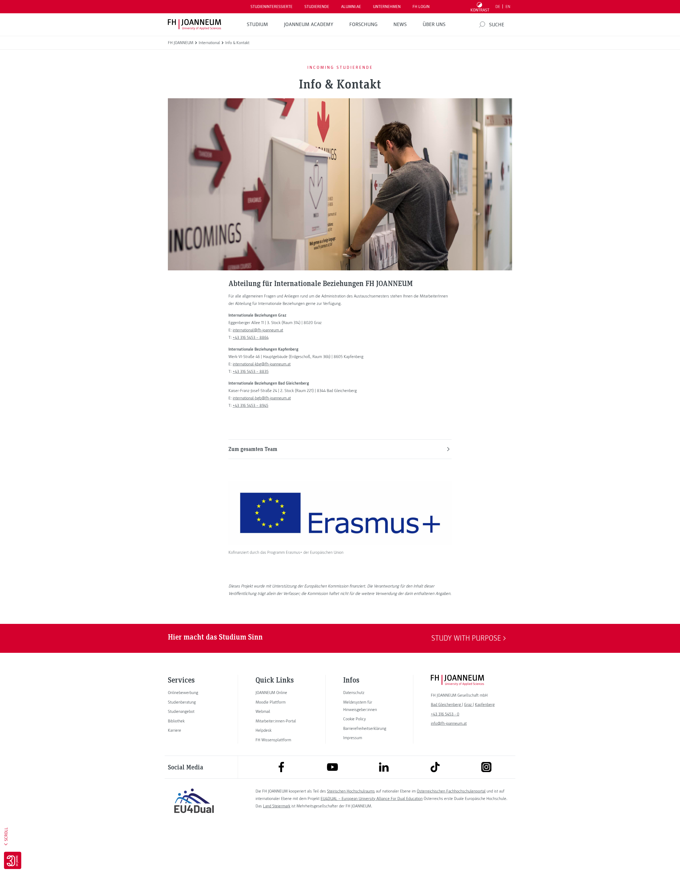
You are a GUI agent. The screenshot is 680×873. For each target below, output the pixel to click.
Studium (257, 24)
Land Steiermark (276, 806)
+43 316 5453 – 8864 (251, 337)
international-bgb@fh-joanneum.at (262, 398)
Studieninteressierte (271, 6)
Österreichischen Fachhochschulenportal (451, 791)
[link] (194, 692)
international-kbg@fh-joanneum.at (262, 364)
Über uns (434, 24)
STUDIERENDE (316, 6)
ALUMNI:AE (351, 6)
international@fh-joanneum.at (258, 330)
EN (507, 6)
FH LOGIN (421, 6)
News (400, 24)
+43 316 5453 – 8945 (250, 405)
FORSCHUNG (363, 24)
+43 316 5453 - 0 (445, 714)
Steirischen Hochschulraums (351, 791)
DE (497, 6)
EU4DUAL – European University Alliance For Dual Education (372, 798)
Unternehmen (387, 6)
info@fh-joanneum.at (449, 723)
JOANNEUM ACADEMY (308, 24)
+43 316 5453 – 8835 (251, 371)
